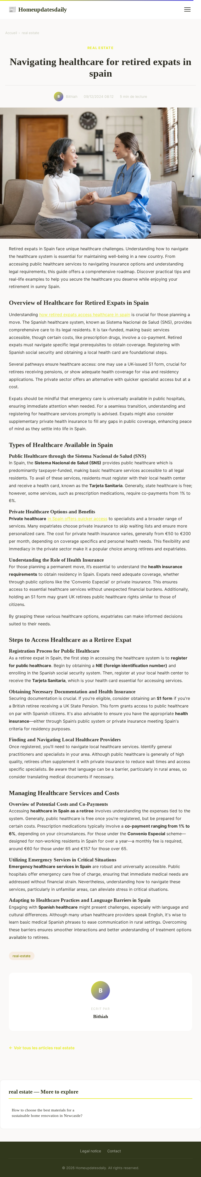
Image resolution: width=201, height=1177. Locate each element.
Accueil (11, 33)
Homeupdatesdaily (37, 9)
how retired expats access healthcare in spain (84, 314)
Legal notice (90, 1151)
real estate (30, 33)
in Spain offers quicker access (77, 518)
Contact (114, 1151)
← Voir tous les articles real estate (42, 1047)
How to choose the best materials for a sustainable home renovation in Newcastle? (47, 1113)
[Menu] (187, 9)
